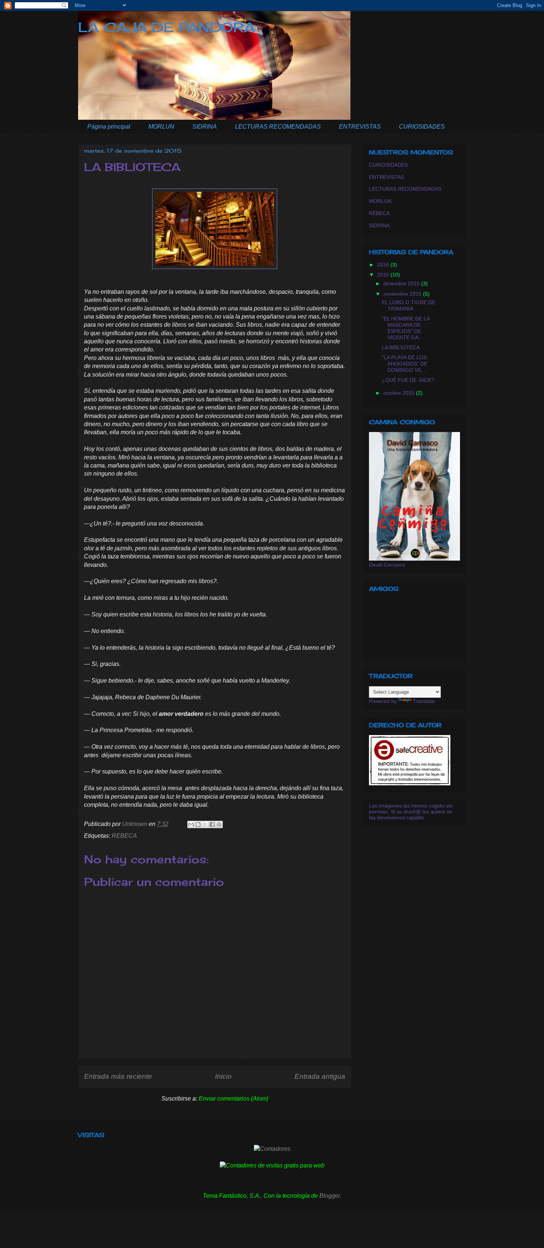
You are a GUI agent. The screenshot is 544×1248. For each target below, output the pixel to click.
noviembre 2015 (403, 294)
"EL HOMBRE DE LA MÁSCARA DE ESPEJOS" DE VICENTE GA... (406, 328)
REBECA (124, 836)
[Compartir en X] (205, 824)
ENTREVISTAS (360, 126)
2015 (383, 275)
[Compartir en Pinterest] (219, 824)
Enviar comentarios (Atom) (233, 1098)
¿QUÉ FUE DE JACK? (408, 380)
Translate (424, 701)
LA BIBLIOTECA (401, 347)
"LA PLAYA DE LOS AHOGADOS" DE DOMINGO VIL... (404, 363)
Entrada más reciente (118, 1076)
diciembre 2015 (402, 283)
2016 (383, 265)
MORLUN (161, 126)
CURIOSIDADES (422, 126)
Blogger (329, 1196)
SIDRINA (204, 126)
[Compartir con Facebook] (212, 824)
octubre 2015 (399, 393)
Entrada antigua (320, 1076)
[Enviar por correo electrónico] (191, 824)
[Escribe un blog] (198, 824)
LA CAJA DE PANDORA (166, 27)
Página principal (108, 126)
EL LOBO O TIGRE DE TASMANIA (408, 305)
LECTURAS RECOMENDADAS (278, 126)
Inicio (223, 1076)
